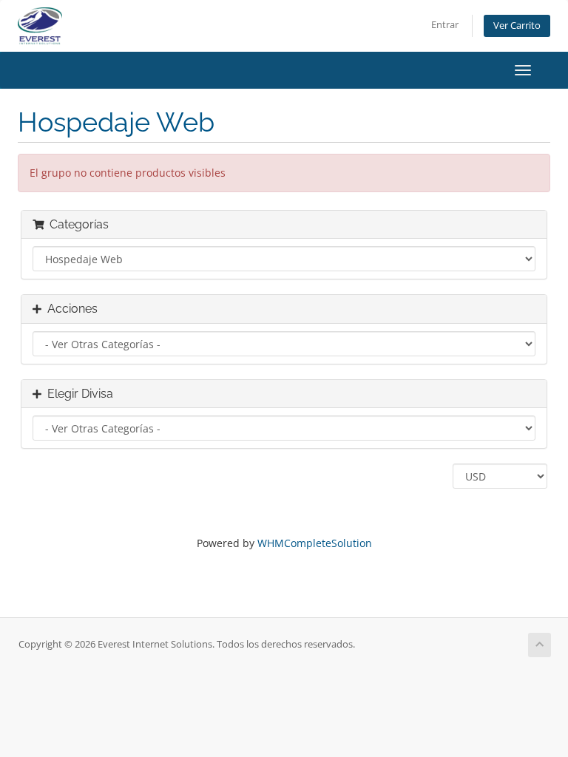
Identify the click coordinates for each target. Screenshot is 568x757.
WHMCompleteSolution (314, 543)
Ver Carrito (517, 25)
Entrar (445, 24)
